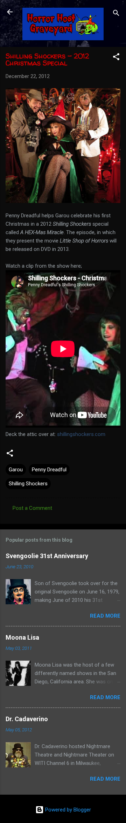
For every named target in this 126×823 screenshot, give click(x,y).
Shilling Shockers (28, 483)
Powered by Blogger (67, 810)
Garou (16, 469)
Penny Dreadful (49, 469)
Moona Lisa (22, 637)
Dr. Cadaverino (27, 719)
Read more (105, 616)
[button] (116, 57)
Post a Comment (32, 508)
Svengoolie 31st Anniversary (47, 556)
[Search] (116, 14)
